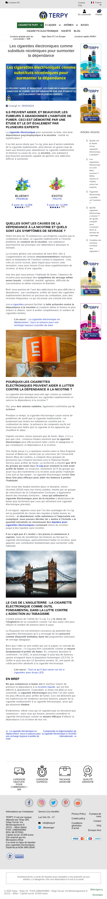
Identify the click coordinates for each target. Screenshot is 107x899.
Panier (99, 12)
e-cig (40, 466)
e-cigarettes (17, 304)
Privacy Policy (79, 814)
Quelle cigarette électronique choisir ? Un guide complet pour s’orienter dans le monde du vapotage (94, 221)
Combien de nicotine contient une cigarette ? (95, 245)
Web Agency (96, 889)
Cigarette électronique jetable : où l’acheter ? (95, 197)
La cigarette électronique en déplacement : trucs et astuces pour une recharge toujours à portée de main (37, 322)
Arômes (69, 25)
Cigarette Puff (28, 25)
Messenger (48, 827)
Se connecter (84, 14)
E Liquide (50, 25)
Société (66, 31)
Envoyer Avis (94, 830)
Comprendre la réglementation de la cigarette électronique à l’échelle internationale (59, 733)
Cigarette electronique (42, 31)
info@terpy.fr (48, 823)
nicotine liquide (46, 687)
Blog (77, 31)
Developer (98, 895)
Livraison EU (14, 2)
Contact (81, 3)
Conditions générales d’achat (77, 825)
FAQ (80, 5)
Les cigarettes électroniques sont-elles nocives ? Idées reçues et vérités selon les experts (94, 173)
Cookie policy (78, 818)
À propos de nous (95, 815)
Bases (85, 25)
